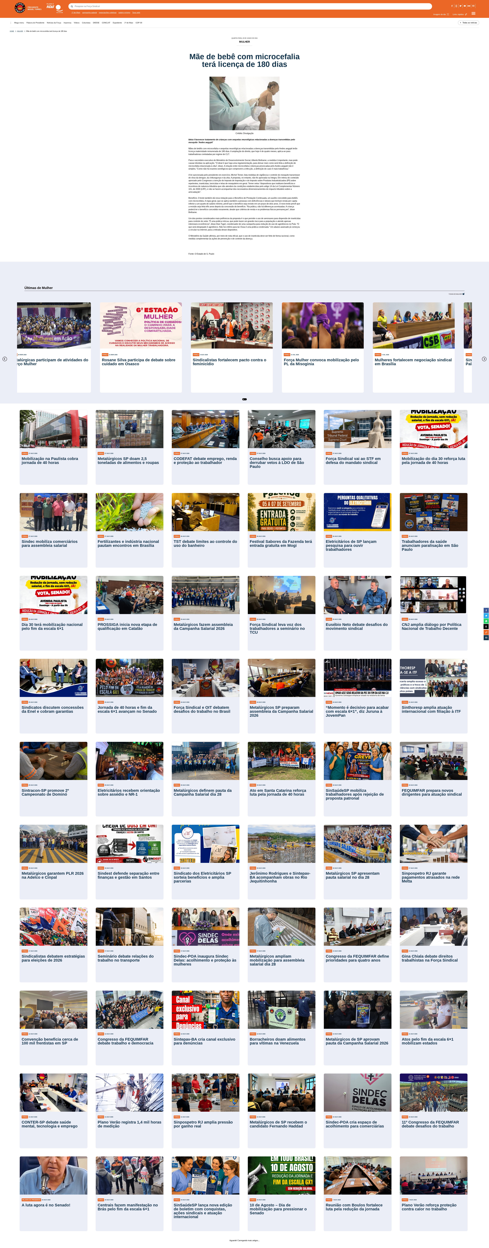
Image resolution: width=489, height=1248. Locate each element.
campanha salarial (89, 12)
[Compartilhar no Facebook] (486, 610)
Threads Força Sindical (456, 6)
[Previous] (5, 359)
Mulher (20, 31)
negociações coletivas (108, 12)
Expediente (117, 23)
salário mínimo (124, 12)
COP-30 (139, 23)
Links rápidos (458, 14)
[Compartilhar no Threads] (486, 627)
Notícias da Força (54, 23)
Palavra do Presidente (35, 23)
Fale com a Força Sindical (473, 6)
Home (12, 31)
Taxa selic (136, 12)
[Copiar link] (486, 632)
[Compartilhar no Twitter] (486, 615)
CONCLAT (106, 23)
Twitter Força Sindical (460, 6)
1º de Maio (76, 12)
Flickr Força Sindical (469, 6)
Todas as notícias (468, 23)
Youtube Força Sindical (465, 6)
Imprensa (67, 23)
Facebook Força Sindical (452, 6)
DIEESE (96, 23)
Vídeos (76, 23)
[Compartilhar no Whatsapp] (486, 621)
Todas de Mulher (455, 294)
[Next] (484, 359)
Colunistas (86, 23)
